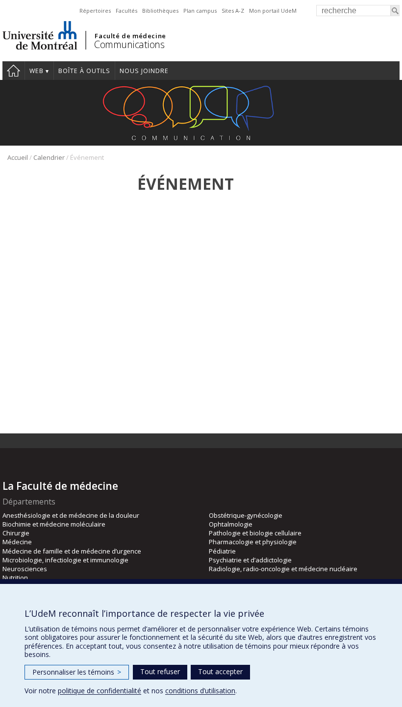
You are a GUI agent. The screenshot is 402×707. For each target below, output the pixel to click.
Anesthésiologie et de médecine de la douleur (70, 515)
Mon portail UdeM (273, 10)
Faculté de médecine (130, 35)
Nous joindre (144, 71)
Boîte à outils (84, 71)
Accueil (13, 70)
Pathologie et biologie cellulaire (255, 533)
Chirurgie (15, 533)
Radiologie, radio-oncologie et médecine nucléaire (283, 568)
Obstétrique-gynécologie (245, 515)
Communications (129, 44)
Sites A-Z (233, 10)
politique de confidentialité (99, 690)
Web (36, 71)
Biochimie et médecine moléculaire (53, 524)
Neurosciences (24, 568)
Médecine (17, 541)
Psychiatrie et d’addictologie (250, 560)
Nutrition (15, 577)
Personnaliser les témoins (76, 672)
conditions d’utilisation (200, 690)
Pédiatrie (222, 551)
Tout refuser (160, 671)
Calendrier (49, 157)
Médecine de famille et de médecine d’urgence (71, 551)
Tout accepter (220, 671)
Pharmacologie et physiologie (253, 541)
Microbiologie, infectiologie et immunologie (65, 560)
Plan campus (200, 10)
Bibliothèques (160, 10)
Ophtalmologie (230, 524)
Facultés (126, 10)
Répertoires (95, 10)
